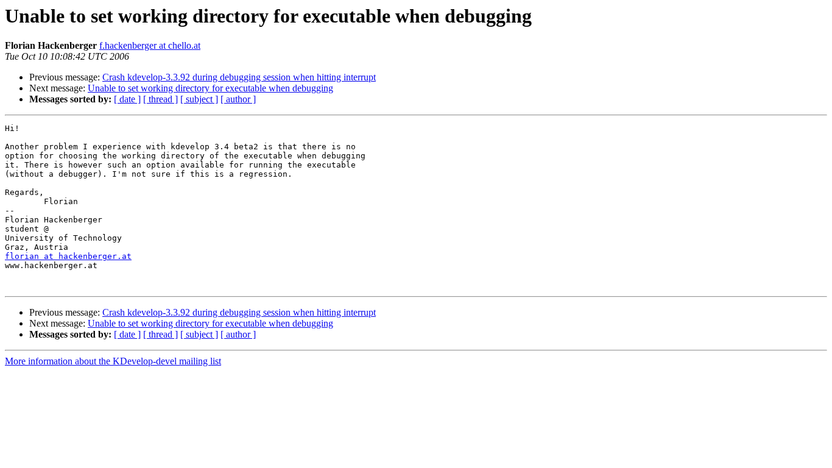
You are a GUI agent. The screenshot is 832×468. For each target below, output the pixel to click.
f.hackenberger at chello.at (149, 45)
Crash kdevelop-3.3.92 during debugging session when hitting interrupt (239, 77)
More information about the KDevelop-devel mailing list (113, 361)
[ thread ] (160, 99)
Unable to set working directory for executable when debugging (210, 88)
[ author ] (238, 99)
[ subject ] (199, 99)
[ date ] (127, 99)
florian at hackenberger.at (68, 256)
